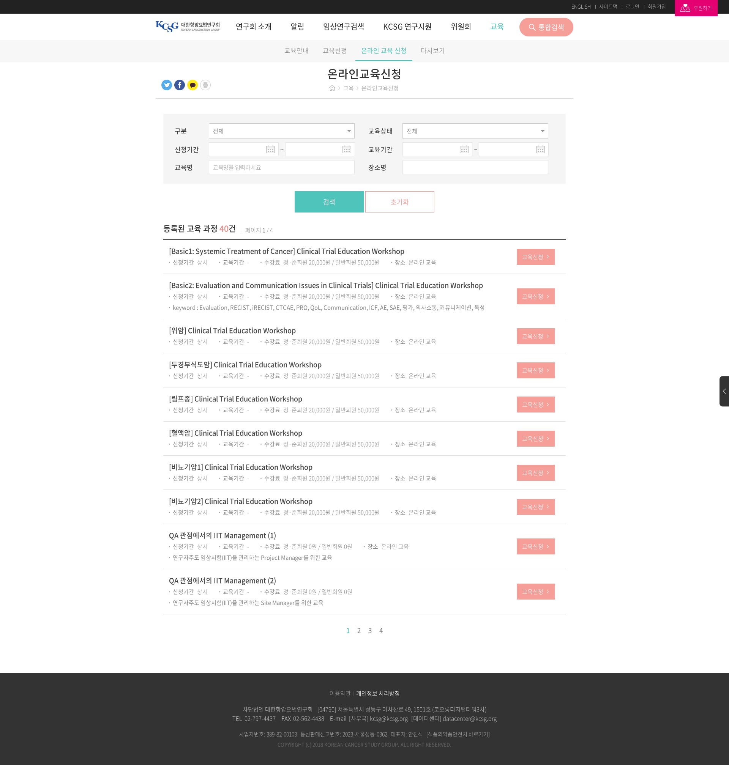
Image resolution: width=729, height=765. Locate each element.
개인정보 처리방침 (378, 693)
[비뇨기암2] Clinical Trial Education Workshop (240, 501)
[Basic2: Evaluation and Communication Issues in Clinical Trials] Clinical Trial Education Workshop (326, 285)
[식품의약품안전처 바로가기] (458, 734)
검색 (329, 201)
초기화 (400, 201)
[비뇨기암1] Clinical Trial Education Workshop (240, 467)
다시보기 (433, 50)
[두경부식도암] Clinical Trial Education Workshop (245, 364)
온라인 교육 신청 (384, 50)
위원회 (461, 26)
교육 (497, 26)
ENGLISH (581, 6)
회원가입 (657, 6)
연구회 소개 (253, 26)
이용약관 (340, 693)
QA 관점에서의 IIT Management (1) (222, 535)
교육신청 (335, 50)
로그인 (632, 6)
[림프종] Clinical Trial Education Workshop (235, 399)
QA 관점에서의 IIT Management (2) (222, 580)
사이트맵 (608, 6)
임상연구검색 (343, 26)
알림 (297, 26)
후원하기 (703, 7)
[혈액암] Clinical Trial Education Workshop (235, 433)
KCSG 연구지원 (407, 26)
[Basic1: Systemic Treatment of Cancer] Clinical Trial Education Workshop (286, 251)
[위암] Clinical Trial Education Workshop (232, 330)
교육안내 (296, 50)
